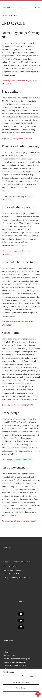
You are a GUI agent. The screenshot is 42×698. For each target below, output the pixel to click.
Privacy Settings (21, 688)
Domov (4, 15)
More (31, 676)
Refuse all (21, 694)
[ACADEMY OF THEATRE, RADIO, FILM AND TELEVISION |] (14, 7)
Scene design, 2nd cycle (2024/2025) (17, 460)
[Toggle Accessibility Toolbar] (38, 694)
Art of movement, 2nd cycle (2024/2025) (19, 521)
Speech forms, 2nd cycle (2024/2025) (17, 405)
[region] (21, 683)
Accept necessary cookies (21, 682)
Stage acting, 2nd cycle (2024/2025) (17, 138)
